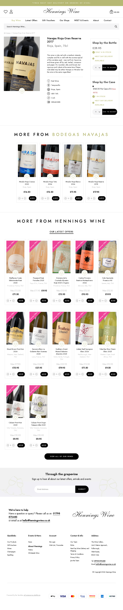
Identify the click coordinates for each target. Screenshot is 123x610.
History (30, 550)
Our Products (11, 542)
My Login (52, 542)
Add (110, 67)
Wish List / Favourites (56, 545)
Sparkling (10, 555)
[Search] (116, 26)
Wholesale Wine (33, 553)
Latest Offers (31, 20)
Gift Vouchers (48, 20)
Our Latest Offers (61, 231)
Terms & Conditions (76, 554)
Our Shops (64, 20)
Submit (82, 489)
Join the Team (74, 560)
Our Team (73, 542)
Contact (107, 20)
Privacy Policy (75, 557)
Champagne (11, 551)
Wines (9, 548)
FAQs (72, 545)
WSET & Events (81, 20)
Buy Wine (16, 20)
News (30, 542)
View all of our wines (61, 456)
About (96, 20)
